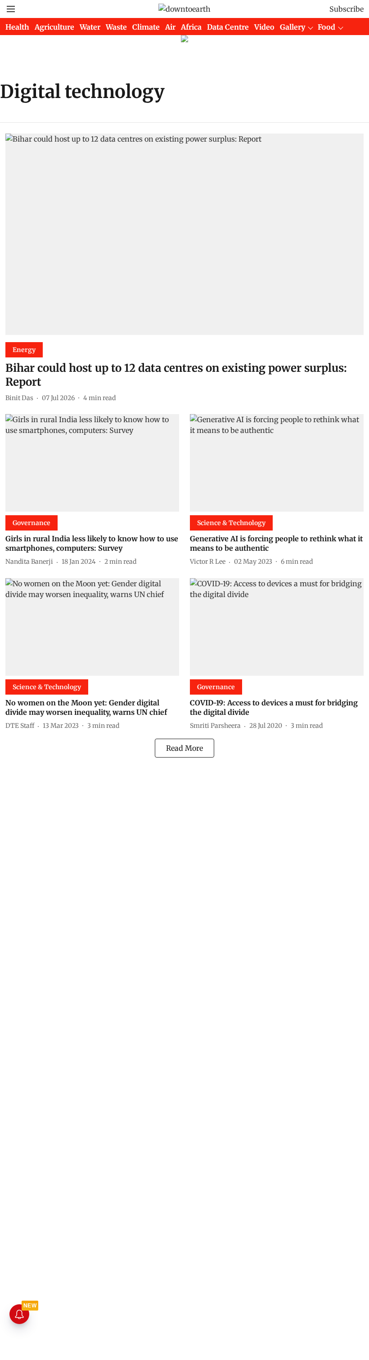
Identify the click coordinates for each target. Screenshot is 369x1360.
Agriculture (54, 26)
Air (170, 26)
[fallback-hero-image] (184, 234)
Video (264, 26)
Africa (191, 26)
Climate (146, 26)
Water (90, 26)
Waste (116, 26)
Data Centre (228, 26)
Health (17, 26)
